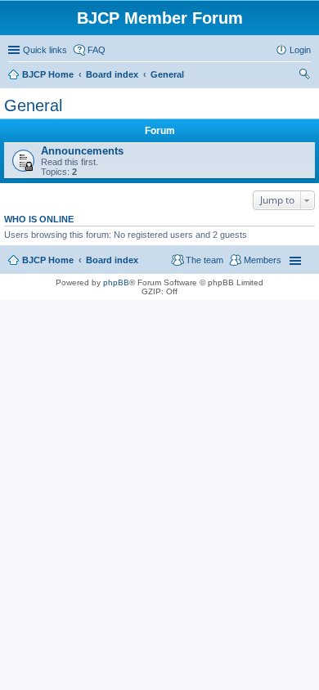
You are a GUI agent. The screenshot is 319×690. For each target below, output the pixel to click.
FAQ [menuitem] (97, 50)
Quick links (45, 50)
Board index (112, 260)
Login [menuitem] (300, 50)
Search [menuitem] (304, 76)
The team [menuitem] (204, 260)
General (33, 105)
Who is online (39, 219)
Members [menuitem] (262, 260)
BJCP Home (48, 260)
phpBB (116, 282)
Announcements (82, 151)
